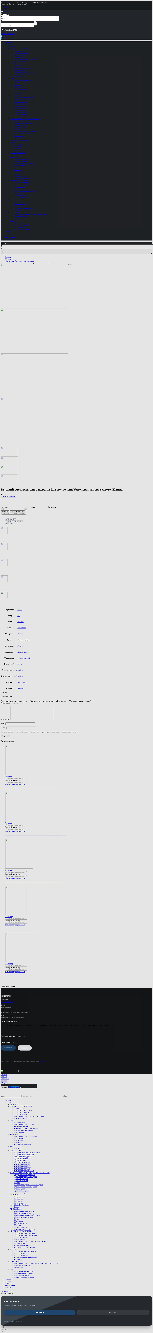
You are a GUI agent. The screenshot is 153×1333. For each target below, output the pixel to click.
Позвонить (40, 1312)
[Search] (35, 23)
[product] (78, 948)
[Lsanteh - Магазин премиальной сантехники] (4, 12)
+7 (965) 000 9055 (7, 34)
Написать (113, 1312)
